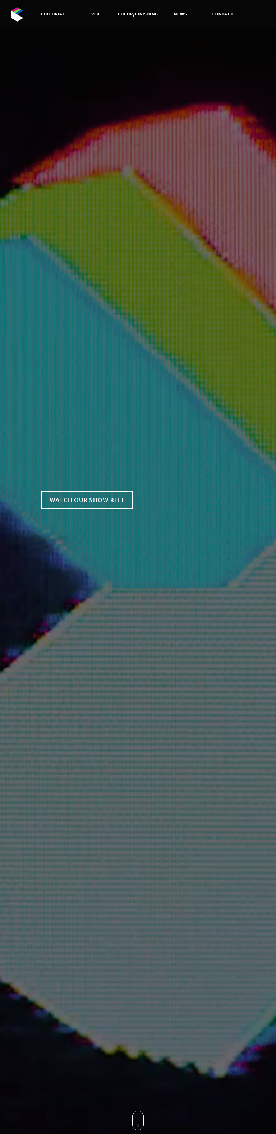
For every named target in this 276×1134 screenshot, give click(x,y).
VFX (95, 14)
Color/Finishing (138, 14)
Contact (223, 14)
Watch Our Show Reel (87, 499)
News (180, 14)
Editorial (53, 14)
